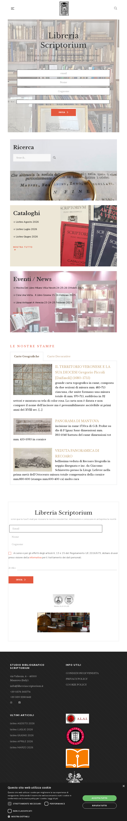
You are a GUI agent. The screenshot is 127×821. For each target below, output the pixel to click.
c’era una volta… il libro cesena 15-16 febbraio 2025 (45, 295)
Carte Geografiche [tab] (26, 356)
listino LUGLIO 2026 (21, 729)
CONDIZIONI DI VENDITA (82, 673)
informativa (36, 557)
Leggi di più (53, 798)
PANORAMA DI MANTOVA (77, 421)
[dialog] (63, 802)
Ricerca (23, 147)
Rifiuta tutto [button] (99, 805)
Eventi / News (32, 279)
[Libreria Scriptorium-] (64, 8)
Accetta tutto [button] (99, 798)
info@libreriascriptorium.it (26, 686)
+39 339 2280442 (20, 697)
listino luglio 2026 (26, 229)
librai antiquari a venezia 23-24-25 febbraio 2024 (43, 302)
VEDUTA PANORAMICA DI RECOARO (77, 453)
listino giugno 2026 (26, 236)
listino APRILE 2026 (21, 741)
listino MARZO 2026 (21, 747)
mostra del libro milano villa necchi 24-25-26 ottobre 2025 (49, 288)
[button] (43, 817)
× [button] (123, 786)
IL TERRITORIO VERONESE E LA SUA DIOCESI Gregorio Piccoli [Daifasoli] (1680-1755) (82, 372)
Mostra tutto (22, 247)
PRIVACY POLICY (77, 678)
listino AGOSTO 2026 (22, 723)
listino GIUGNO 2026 (22, 735)
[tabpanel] (63, 423)
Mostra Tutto (22, 313)
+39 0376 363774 (20, 691)
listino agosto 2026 (27, 222)
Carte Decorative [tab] (58, 356)
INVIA (62, 112)
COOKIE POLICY (76, 684)
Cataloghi (26, 213)
